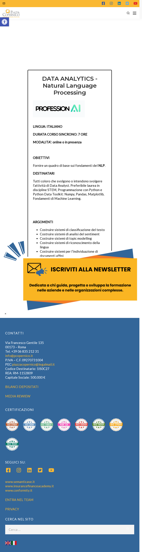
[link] (71, 276)
